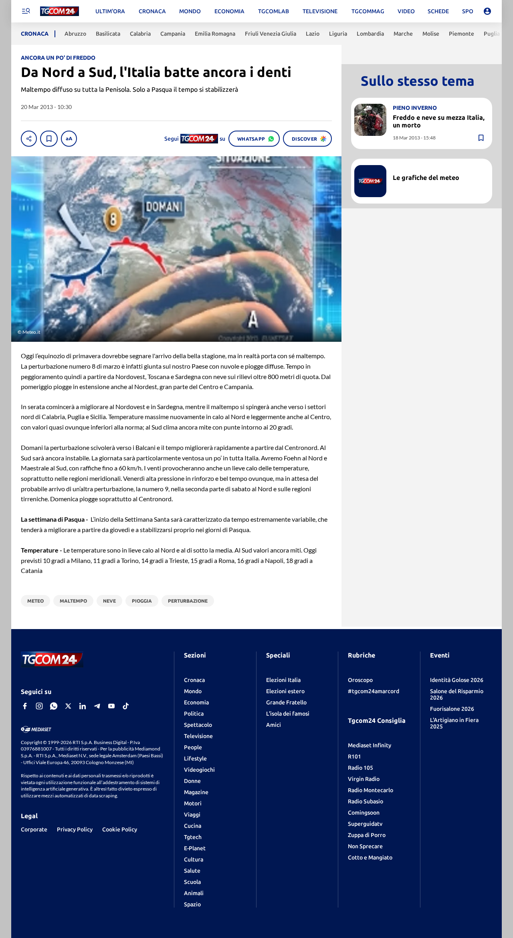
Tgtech (193, 837)
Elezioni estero (285, 691)
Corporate (34, 829)
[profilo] (487, 11)
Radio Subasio (365, 801)
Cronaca (194, 680)
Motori (193, 803)
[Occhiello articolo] (439, 168)
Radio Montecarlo (370, 790)
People (193, 747)
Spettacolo (198, 725)
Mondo (193, 691)
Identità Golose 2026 (456, 680)
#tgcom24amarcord (373, 691)
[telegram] (97, 706)
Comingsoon (364, 812)
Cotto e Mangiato (370, 857)
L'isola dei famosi (287, 713)
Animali (194, 893)
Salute (192, 870)
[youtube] (111, 706)
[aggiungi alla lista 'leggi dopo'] (49, 139)
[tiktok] (126, 706)
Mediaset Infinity (369, 745)
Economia (196, 702)
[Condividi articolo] (29, 139)
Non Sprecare (365, 846)
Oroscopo (360, 680)
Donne (192, 781)
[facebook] (25, 706)
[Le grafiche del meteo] (370, 181)
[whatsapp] (54, 706)
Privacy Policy (75, 829)
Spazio (192, 904)
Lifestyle (195, 758)
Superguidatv (365, 824)
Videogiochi (199, 770)
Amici (273, 725)
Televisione (198, 736)
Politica (194, 713)
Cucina (192, 826)
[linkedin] (83, 706)
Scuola (192, 882)
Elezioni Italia (283, 680)
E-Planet (195, 848)
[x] (68, 706)
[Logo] (59, 11)
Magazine (196, 792)
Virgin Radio (364, 779)
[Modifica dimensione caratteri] (69, 139)
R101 (354, 756)
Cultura (193, 859)
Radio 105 (360, 768)
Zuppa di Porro (367, 835)
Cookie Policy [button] (119, 829)
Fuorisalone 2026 (452, 709)
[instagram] (39, 706)
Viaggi (192, 814)
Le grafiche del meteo (426, 177)
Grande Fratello (286, 702)
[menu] (25, 11)
